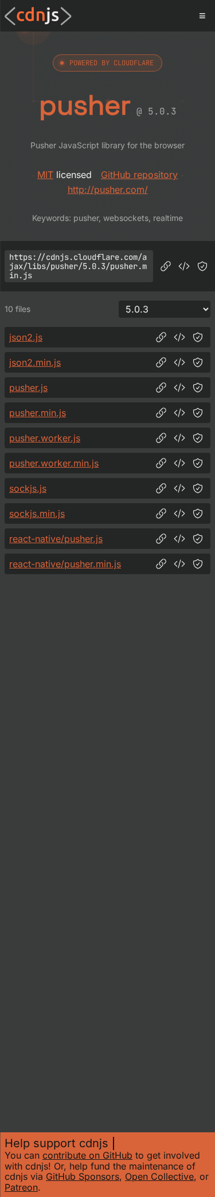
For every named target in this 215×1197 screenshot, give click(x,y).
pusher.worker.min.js (54, 463)
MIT (45, 174)
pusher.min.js (37, 413)
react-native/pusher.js (56, 539)
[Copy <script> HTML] (184, 266)
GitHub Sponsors (82, 1176)
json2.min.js (35, 362)
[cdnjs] (38, 16)
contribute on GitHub (87, 1155)
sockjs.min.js (37, 513)
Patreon (21, 1187)
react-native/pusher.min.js (65, 564)
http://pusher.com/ (108, 189)
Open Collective (159, 1176)
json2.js (25, 337)
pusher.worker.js (44, 438)
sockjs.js (27, 488)
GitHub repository (139, 174)
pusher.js (28, 387)
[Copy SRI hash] (202, 266)
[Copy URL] (166, 266)
